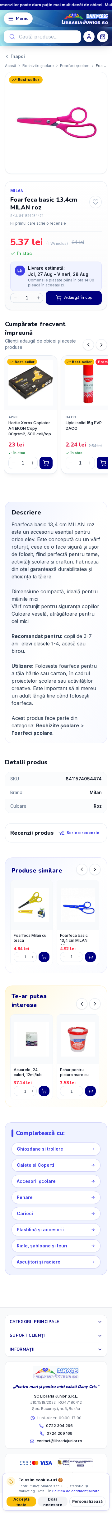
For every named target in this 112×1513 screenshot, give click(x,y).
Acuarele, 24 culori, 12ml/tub (28, 1072)
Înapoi (18, 56)
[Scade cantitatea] (15, 298)
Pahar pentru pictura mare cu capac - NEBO (74, 1073)
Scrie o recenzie (83, 832)
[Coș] (102, 36)
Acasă (10, 65)
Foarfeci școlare (75, 65)
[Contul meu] (89, 36)
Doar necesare (52, 1501)
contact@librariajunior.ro (59, 1441)
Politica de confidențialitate (76, 1491)
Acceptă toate (21, 1501)
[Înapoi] (88, 344)
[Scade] (13, 463)
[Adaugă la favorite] (95, 202)
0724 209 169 (59, 1433)
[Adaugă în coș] (46, 463)
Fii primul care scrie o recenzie (38, 223)
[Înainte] (101, 344)
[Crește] (32, 463)
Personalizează (87, 1501)
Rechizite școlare (38, 65)
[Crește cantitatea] (38, 298)
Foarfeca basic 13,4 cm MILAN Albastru (74, 939)
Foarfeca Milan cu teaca (30, 938)
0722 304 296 (59, 1425)
